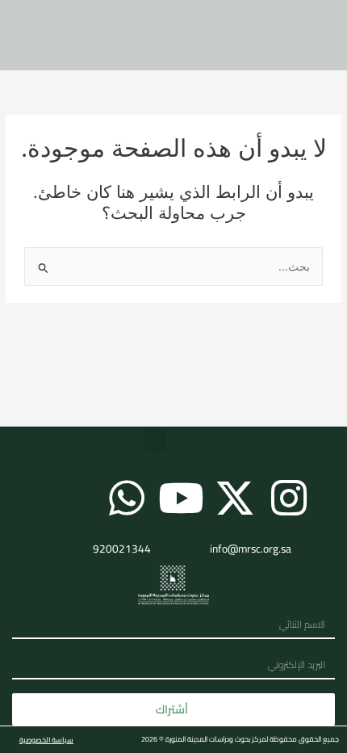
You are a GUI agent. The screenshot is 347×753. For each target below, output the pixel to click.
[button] (155, 440)
